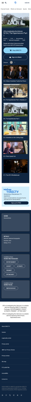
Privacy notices (5, 355)
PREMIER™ (9, 270)
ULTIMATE (19, 266)
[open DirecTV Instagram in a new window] (13, 395)
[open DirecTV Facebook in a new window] (6, 395)
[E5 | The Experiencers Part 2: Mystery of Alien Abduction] (15, 91)
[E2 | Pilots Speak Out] (15, 147)
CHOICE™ (8, 266)
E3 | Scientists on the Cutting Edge (13, 137)
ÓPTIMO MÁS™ (10, 274)
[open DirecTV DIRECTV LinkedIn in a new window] (2, 395)
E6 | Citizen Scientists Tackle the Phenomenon (16, 81)
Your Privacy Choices (9, 350)
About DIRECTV (6, 326)
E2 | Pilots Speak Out (9, 156)
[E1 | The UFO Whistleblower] (15, 166)
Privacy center (5, 344)
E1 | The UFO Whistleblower (11, 175)
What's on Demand (16, 9)
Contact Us (4, 379)
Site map (4, 361)
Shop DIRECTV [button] (16, 50)
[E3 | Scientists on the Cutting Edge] (15, 128)
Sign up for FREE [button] (16, 203)
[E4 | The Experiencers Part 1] (15, 109)
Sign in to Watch (17, 57)
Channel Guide (5, 9)
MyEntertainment (11, 288)
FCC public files (5, 367)
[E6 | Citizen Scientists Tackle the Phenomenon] (15, 72)
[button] (3, 3)
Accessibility (5, 373)
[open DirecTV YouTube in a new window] (17, 395)
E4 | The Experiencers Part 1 (11, 119)
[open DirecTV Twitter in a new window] (10, 395)
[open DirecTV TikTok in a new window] (21, 395)
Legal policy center (6, 338)
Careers (4, 332)
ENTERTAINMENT (11, 262)
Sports (25, 9)
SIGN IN (27, 3)
